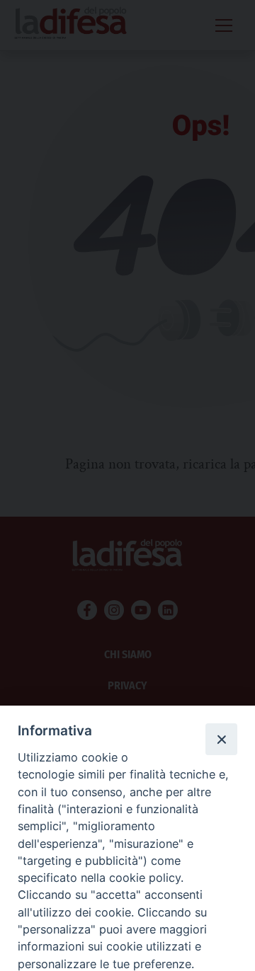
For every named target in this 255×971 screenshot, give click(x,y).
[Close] (221, 738)
